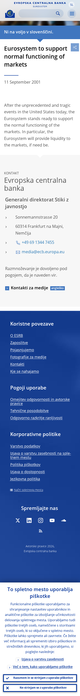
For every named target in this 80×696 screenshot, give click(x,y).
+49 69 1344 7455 (38, 243)
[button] (72, 5)
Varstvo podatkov (25, 446)
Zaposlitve (19, 343)
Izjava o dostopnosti (27, 472)
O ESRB (16, 336)
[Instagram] (41, 520)
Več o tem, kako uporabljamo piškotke (43, 667)
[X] (18, 520)
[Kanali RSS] (41, 531)
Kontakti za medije (29, 288)
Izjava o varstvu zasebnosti (43, 659)
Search (58, 13)
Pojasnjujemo (22, 350)
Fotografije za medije (28, 357)
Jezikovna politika (25, 479)
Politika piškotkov (25, 465)
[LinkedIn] (29, 520)
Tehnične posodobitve (29, 411)
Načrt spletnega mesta (28, 490)
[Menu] (71, 13)
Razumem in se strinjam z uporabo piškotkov (43, 678)
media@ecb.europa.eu (43, 252)
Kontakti (17, 364)
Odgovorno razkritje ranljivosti (36, 418)
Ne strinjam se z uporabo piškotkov (43, 688)
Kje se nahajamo (24, 372)
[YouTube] (52, 520)
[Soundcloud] (64, 520)
